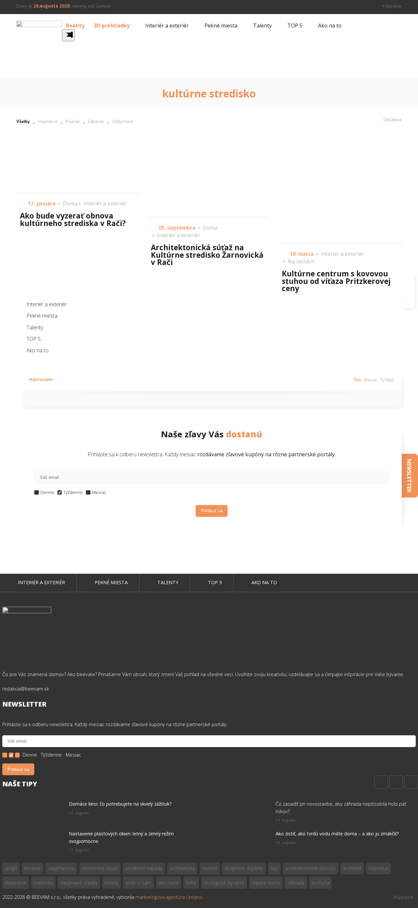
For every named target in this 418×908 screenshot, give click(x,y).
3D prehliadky (112, 25)
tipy (274, 868)
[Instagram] (396, 782)
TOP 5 (294, 25)
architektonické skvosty (310, 868)
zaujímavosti (61, 868)
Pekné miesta (220, 25)
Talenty (262, 25)
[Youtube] (411, 782)
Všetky (23, 121)
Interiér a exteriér (167, 25)
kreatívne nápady (144, 868)
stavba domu (265, 883)
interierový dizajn (100, 868)
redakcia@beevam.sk (25, 689)
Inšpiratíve (47, 121)
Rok (358, 380)
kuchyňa (320, 883)
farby (191, 883)
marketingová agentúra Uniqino (169, 897)
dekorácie (15, 883)
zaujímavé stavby (79, 883)
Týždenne (73, 492)
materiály (43, 883)
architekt (352, 868)
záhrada (295, 883)
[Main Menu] (68, 35)
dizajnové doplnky (243, 868)
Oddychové (122, 121)
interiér (209, 868)
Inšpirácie (392, 6)
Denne (47, 492)
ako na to (168, 883)
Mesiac (371, 380)
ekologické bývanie (223, 883)
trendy (111, 883)
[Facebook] (381, 782)
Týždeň (387, 380)
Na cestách (301, 261)
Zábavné (96, 121)
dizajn (11, 868)
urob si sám (139, 883)
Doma (70, 203)
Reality (75, 25)
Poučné (72, 121)
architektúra (182, 868)
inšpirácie (379, 868)
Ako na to (330, 25)
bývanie (32, 868)
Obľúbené (392, 119)
